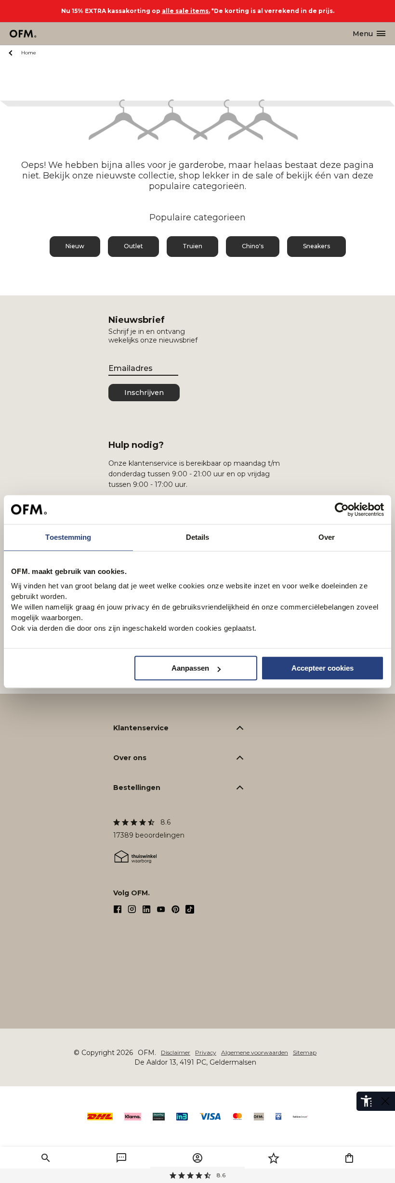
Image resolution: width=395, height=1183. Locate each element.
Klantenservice (141, 728)
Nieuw (75, 246)
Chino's (252, 246)
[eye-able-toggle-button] (385, 1101)
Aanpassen (190, 668)
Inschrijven (144, 392)
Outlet (133, 246)
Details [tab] (198, 537)
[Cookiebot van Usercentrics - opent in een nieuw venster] (342, 509)
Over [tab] (326, 537)
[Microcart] (349, 1158)
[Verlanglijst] (273, 1158)
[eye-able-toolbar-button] (366, 1101)
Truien (192, 246)
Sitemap (304, 1052)
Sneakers (316, 246)
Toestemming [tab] (68, 537)
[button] (46, 1158)
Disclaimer (175, 1052)
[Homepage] (23, 34)
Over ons (129, 757)
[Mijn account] (197, 1158)
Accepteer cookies (322, 668)
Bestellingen (136, 787)
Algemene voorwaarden (254, 1052)
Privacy (205, 1052)
